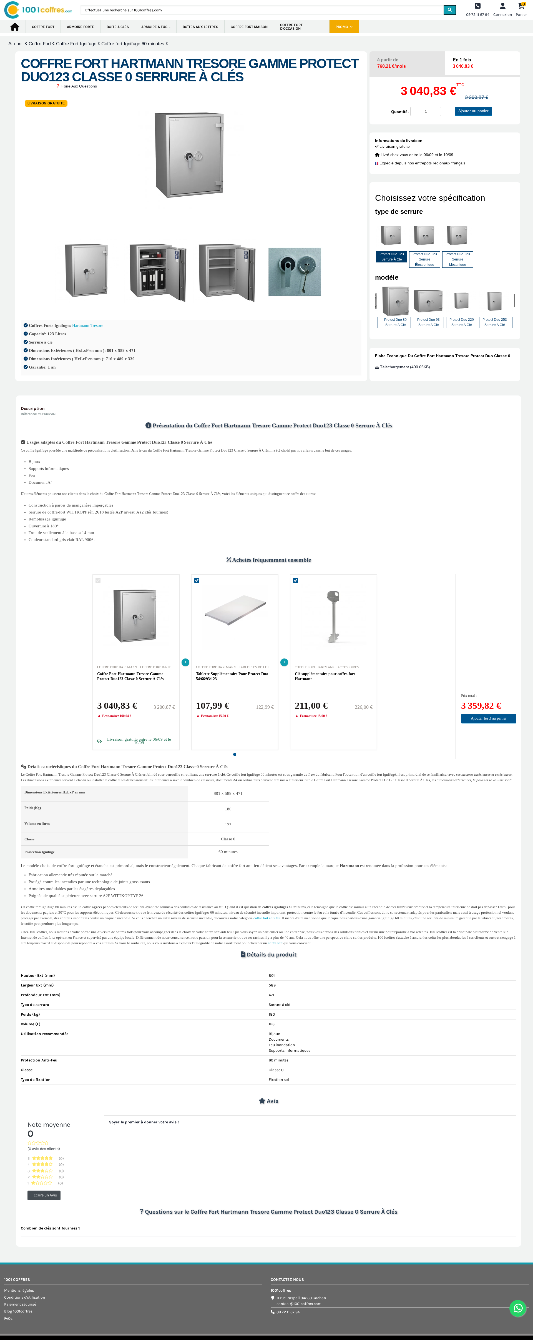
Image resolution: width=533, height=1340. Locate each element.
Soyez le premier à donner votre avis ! (144, 1122)
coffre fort (275, 943)
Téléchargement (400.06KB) (404, 367)
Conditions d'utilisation (24, 1297)
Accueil (16, 43)
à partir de (391, 63)
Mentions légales (19, 1290)
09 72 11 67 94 (288, 1312)
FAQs (8, 1318)
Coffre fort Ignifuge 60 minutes (133, 43)
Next (519, 309)
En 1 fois (463, 63)
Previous (371, 309)
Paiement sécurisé (20, 1304)
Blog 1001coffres (18, 1311)
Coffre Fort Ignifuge (77, 43)
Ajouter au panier (473, 111)
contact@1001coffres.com (298, 1303)
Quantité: (400, 111)
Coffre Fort (40, 43)
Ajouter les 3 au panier (489, 718)
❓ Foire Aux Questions (76, 86)
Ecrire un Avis (45, 1195)
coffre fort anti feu (266, 918)
